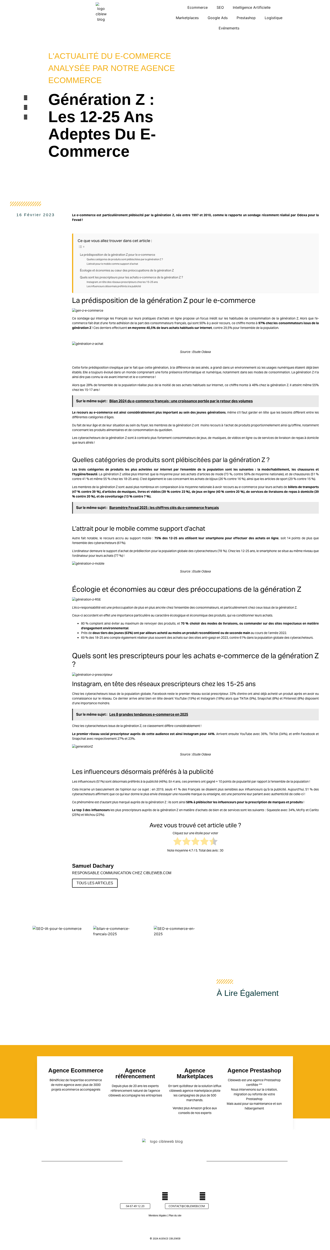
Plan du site (175, 1215)
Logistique (273, 17)
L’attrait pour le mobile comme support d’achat (112, 263)
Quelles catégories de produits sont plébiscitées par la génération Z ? (125, 259)
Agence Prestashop (254, 1070)
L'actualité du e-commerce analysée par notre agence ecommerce (111, 68)
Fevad (76, 220)
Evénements (229, 28)
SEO (220, 7)
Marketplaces (187, 17)
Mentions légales (158, 1215)
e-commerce (86, 215)
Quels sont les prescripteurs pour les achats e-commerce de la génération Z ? (131, 277)
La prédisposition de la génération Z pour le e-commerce (117, 255)
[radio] (177, 842)
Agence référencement (135, 1073)
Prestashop (246, 17)
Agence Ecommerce (75, 1070)
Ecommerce (197, 7)
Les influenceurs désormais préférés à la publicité (114, 286)
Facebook (159, 694)
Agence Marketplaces (195, 1073)
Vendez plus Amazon (187, 1108)
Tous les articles (95, 883)
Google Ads (218, 17)
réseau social (200, 694)
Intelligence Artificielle (252, 7)
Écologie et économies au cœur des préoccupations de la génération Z (127, 270)
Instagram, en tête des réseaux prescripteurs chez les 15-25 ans (122, 282)
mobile (146, 538)
